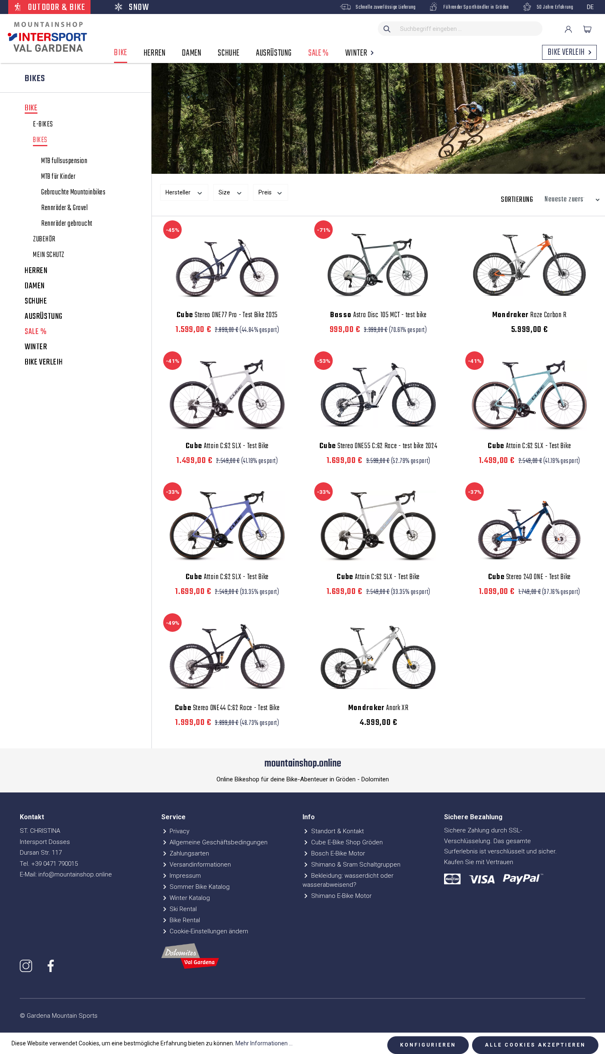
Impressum (184, 875)
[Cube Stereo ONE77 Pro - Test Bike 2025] (227, 264)
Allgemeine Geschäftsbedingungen (218, 842)
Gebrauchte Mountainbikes (73, 192)
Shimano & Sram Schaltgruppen (354, 864)
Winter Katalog (189, 898)
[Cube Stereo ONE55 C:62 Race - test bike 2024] (378, 395)
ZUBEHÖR (44, 239)
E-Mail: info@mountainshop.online (66, 874)
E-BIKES (43, 124)
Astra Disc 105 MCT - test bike (378, 315)
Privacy (178, 831)
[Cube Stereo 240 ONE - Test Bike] (529, 526)
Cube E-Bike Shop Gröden (346, 842)
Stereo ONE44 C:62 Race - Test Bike (227, 708)
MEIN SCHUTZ (49, 255)
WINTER (36, 347)
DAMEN (35, 286)
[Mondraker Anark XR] (378, 657)
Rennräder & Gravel (64, 208)
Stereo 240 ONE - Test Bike (529, 577)
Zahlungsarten (188, 853)
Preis (265, 192)
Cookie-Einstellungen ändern (208, 931)
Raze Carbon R (529, 315)
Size (225, 192)
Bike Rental (184, 920)
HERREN (36, 271)
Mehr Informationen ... (264, 1043)
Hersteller (178, 192)
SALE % (36, 332)
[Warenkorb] (587, 29)
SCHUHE (36, 301)
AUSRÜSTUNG (44, 317)
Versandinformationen (199, 864)
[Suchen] (387, 28)
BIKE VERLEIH (44, 362)
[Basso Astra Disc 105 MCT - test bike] (378, 264)
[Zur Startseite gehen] (45, 37)
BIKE (31, 109)
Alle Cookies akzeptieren (535, 1045)
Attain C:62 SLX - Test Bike (227, 446)
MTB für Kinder (58, 177)
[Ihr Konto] (568, 29)
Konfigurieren (428, 1045)
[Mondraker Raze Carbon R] (529, 264)
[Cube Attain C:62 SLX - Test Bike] (227, 395)
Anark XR (378, 708)
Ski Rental (182, 909)
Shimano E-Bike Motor (340, 896)
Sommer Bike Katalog (199, 886)
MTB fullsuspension (64, 161)
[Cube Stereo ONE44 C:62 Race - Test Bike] (227, 657)
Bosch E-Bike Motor (337, 853)
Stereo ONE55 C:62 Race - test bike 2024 (378, 446)
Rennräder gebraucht (67, 224)
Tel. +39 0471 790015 (49, 863)
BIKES (40, 141)
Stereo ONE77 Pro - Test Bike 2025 (227, 315)
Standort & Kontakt (336, 831)
